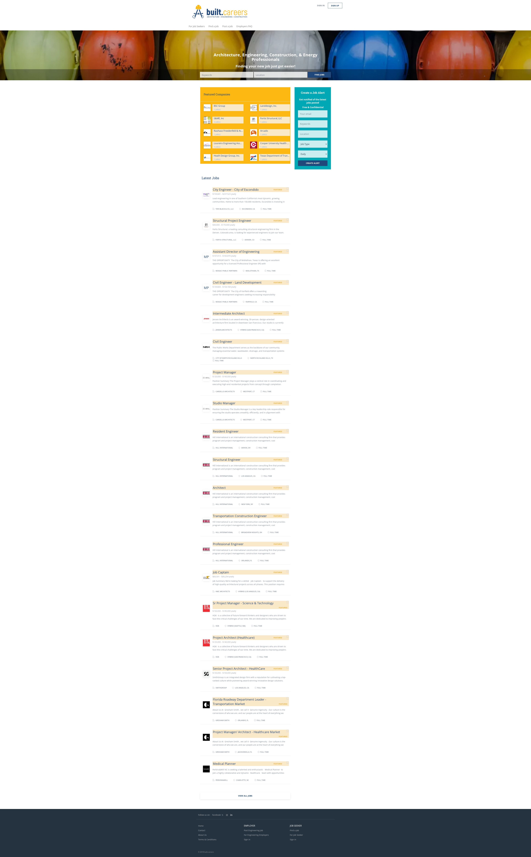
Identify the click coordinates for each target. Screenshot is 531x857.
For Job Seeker (296, 835)
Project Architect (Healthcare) (233, 637)
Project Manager (224, 372)
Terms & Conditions (207, 839)
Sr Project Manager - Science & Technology (243, 603)
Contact (201, 830)
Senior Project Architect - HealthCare (239, 668)
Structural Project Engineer (232, 220)
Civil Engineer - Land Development (237, 282)
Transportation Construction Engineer (240, 516)
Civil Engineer (222, 341)
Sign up (335, 5)
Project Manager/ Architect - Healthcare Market (246, 732)
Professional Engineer (228, 544)
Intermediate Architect (229, 313)
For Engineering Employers (256, 835)
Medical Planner (224, 764)
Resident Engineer (226, 431)
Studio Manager (224, 403)
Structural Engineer (226, 459)
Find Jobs (319, 74)
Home (201, 825)
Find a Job (294, 830)
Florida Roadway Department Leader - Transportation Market (239, 701)
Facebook (216, 815)
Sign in (321, 5)
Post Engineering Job (253, 830)
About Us (202, 835)
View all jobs (245, 795)
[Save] (284, 189)
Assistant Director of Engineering (236, 251)
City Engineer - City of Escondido (236, 189)
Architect (219, 488)
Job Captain (221, 572)
